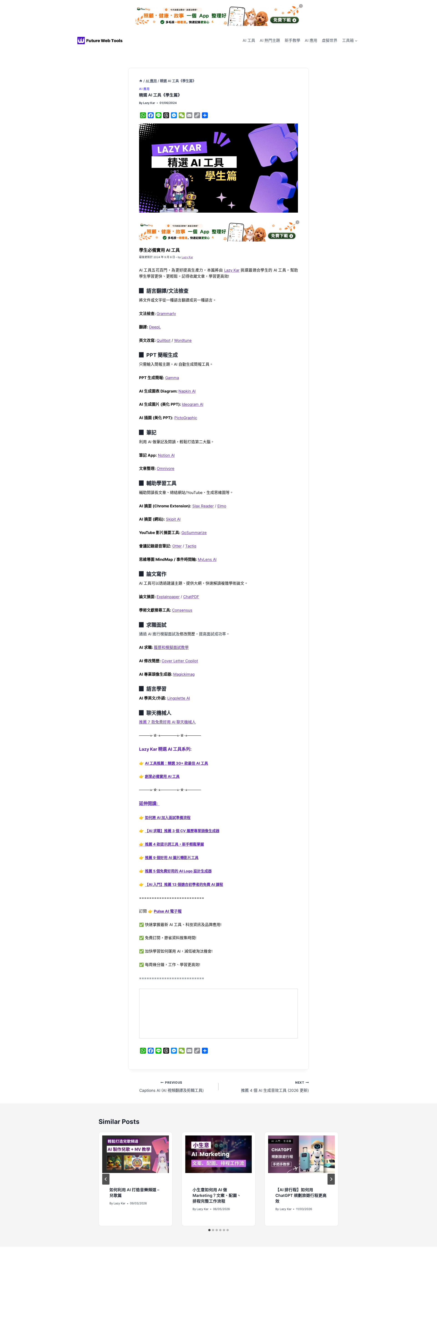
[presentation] (135, 1157)
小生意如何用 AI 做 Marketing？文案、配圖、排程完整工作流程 (217, 1195)
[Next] (331, 1179)
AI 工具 (249, 40)
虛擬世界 (329, 40)
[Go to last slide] (105, 1179)
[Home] (140, 81)
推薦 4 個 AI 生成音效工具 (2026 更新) (275, 1087)
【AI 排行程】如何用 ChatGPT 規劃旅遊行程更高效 (301, 1195)
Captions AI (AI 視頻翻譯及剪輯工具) (171, 1087)
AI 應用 (311, 40)
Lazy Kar (149, 103)
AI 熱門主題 (270, 40)
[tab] (209, 1230)
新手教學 (292, 40)
